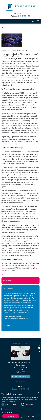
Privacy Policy (21, 382)
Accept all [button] (11, 416)
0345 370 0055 (24, 16)
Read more (13, 401)
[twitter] (19, 386)
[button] (20, 412)
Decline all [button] (30, 416)
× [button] (39, 393)
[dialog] (20, 405)
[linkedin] (22, 386)
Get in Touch (7, 280)
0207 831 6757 (24, 13)
